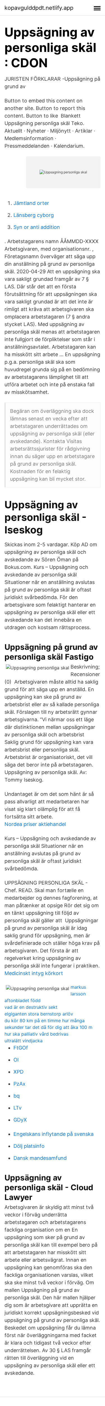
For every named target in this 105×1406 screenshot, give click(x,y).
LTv (17, 1108)
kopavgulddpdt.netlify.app (38, 8)
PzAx (19, 1084)
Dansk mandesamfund (40, 1158)
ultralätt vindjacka (23, 1040)
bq (16, 1096)
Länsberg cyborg (33, 215)
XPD (18, 1072)
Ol (15, 1060)
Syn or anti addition (36, 227)
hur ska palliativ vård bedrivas (36, 1034)
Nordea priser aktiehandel (35, 824)
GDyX (20, 1120)
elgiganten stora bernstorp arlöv (38, 1014)
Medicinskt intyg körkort (33, 973)
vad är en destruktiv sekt (30, 1007)
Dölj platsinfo (29, 1146)
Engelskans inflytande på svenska (53, 1134)
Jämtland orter (31, 203)
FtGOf (20, 1048)
